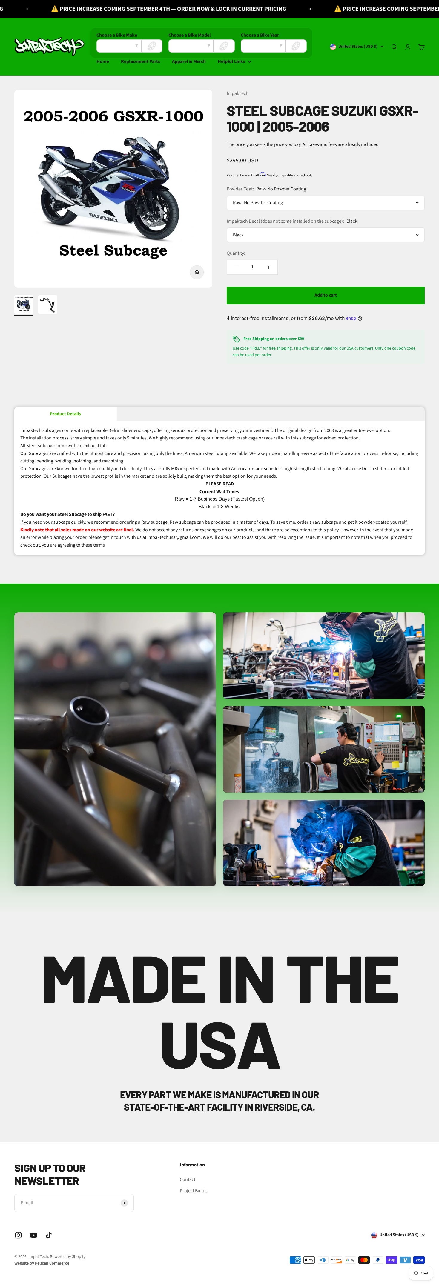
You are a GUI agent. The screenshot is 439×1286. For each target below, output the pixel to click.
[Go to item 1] (23, 305)
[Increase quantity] (268, 267)
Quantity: (236, 253)
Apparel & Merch (189, 61)
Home (102, 61)
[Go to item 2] (47, 305)
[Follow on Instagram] (18, 1235)
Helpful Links (231, 61)
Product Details (65, 414)
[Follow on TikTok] (49, 1235)
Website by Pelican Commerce (41, 1263)
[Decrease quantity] (235, 267)
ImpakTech (237, 93)
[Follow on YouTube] (34, 1235)
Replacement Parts (140, 61)
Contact (187, 1179)
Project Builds (194, 1190)
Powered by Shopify (67, 1257)
